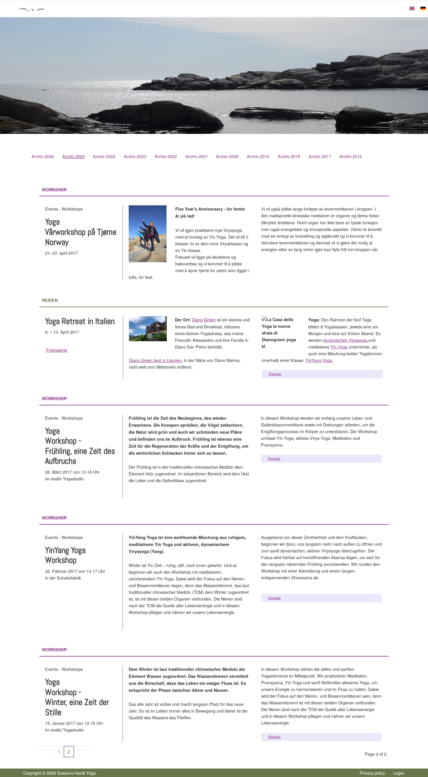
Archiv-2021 (196, 156)
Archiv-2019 (258, 156)
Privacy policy (372, 773)
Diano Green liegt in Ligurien (155, 360)
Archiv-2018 (289, 156)
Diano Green (204, 319)
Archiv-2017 (320, 156)
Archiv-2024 (104, 156)
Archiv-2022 (166, 156)
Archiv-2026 (42, 156)
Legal (398, 773)
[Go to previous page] (50, 748)
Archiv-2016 (350, 156)
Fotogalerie (56, 350)
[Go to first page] (43, 748)
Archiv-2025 (73, 156)
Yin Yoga (338, 347)
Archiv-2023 (135, 156)
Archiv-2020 (227, 156)
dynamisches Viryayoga (345, 340)
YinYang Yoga (318, 360)
